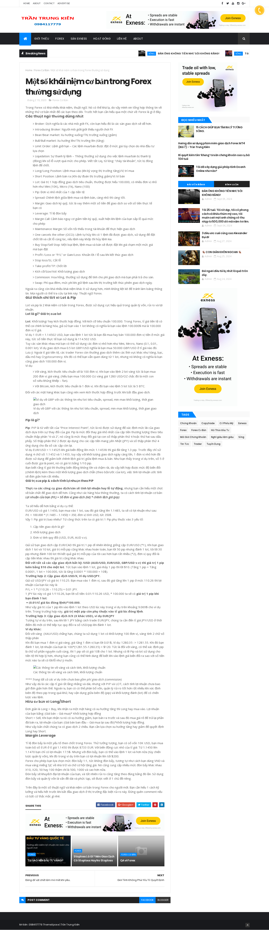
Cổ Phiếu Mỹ (226, 423)
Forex (59, 39)
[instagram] (238, 3)
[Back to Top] (247, 925)
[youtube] (233, 3)
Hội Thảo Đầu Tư (220, 430)
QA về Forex (127, 860)
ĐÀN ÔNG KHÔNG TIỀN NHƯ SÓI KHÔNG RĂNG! (170, 53)
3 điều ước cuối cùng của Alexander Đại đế (224, 235)
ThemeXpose (51, 924)
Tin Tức (184, 444)
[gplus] (243, 3)
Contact (49, 3)
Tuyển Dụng (213, 444)
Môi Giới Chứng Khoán (193, 437)
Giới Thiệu (41, 39)
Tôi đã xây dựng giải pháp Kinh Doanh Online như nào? (220, 169)
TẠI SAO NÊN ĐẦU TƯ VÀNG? (45, 860)
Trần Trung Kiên (70, 924)
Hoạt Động (102, 39)
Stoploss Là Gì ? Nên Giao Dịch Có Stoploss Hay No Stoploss (94, 858)
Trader (198, 444)
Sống (133, 53)
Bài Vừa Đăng (196, 184)
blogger (163, 900)
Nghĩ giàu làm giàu (222, 437)
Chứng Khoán (188, 423)
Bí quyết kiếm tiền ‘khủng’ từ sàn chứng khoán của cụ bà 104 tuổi (214, 157)
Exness (242, 423)
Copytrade (208, 423)
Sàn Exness (79, 39)
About (37, 3)
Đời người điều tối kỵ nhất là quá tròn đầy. (225, 273)
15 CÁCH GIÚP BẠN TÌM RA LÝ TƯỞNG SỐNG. (219, 129)
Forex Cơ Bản (41, 70)
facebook (147, 900)
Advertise (64, 3)
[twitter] (227, 3)
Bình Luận (232, 184)
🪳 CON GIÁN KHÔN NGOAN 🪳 (221, 252)
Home (26, 3)
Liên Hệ (122, 39)
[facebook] (222, 3)
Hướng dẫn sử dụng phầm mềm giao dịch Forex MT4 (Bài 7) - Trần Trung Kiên (211, 145)
